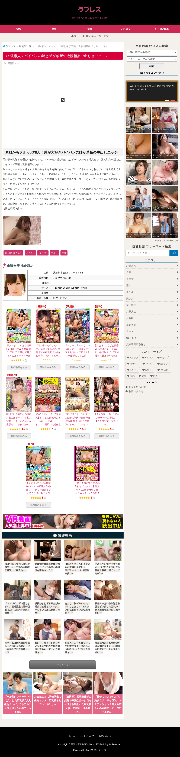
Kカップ (134, 369)
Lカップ (149, 369)
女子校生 (131, 305)
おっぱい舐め (162, 28)
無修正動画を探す (136, 344)
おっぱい (165, 369)
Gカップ (164, 357)
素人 (128, 285)
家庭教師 (131, 324)
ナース (130, 331)
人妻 (128, 272)
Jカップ (164, 363)
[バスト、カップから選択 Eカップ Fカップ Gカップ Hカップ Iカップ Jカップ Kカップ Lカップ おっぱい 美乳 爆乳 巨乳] (152, 59)
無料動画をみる (19, 367)
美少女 (130, 298)
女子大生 (131, 311)
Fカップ (149, 357)
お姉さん (131, 265)
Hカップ (134, 363)
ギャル (130, 292)
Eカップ (134, 357)
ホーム (72, 736)
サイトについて (137, 387)
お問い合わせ (136, 391)
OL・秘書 (131, 337)
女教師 (130, 318)
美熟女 (130, 278)
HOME (18, 28)
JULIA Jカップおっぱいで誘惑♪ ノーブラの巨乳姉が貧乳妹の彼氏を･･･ (17, 567)
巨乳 (54, 28)
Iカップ (149, 363)
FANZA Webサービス (96, 750)
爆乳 (90, 28)
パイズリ (125, 28)
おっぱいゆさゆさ (13, 253)
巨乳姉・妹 (25, 46)
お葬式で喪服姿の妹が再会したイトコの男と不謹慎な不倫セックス (47, 567)
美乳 (64, 253)
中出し (54, 253)
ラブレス (10, 46)
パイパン (43, 253)
